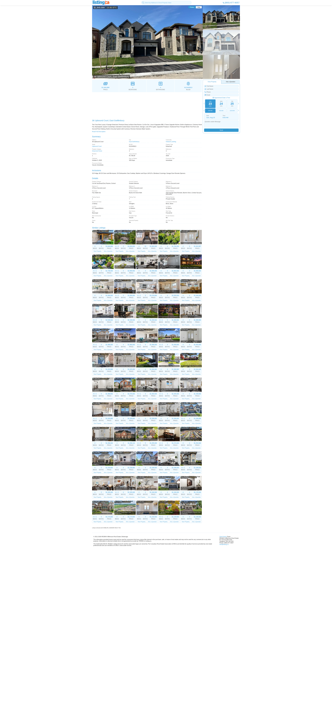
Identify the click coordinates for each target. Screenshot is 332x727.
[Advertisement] (144, 105)
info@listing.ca (224, 544)
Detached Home (97, 151)
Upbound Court (97, 146)
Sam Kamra (223, 536)
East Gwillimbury (134, 141)
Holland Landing (171, 141)
